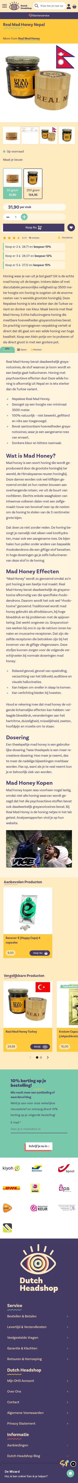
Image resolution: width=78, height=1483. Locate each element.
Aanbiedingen (37, 1445)
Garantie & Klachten (37, 1348)
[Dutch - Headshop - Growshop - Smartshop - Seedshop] (20, 6)
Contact (37, 1402)
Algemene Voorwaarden (37, 1413)
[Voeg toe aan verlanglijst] (71, 227)
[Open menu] (4, 5)
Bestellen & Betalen (37, 1316)
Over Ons (37, 1391)
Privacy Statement (37, 1423)
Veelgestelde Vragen (37, 1337)
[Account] (69, 6)
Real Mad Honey (29, 38)
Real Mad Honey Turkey (21, 1032)
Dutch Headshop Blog (37, 1456)
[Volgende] (48, 1057)
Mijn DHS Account (37, 1381)
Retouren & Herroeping (37, 1359)
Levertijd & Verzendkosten (37, 1327)
